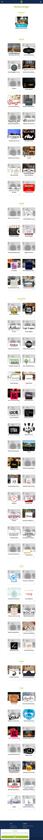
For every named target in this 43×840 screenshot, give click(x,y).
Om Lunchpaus (13, 825)
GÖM (15, 837)
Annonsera (25, 827)
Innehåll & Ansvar (13, 827)
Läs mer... (15, 834)
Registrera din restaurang (28, 825)
